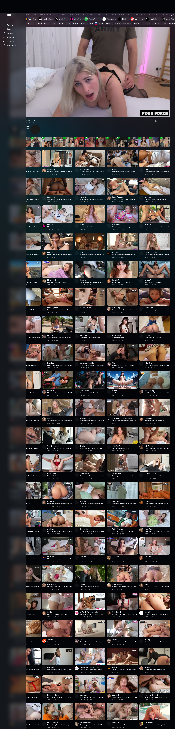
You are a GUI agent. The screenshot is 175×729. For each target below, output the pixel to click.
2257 (10, 721)
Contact (6, 718)
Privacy (5, 721)
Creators (13, 718)
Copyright (6, 716)
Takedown (14, 716)
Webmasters (7, 720)
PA (35, 117)
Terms (15, 720)
